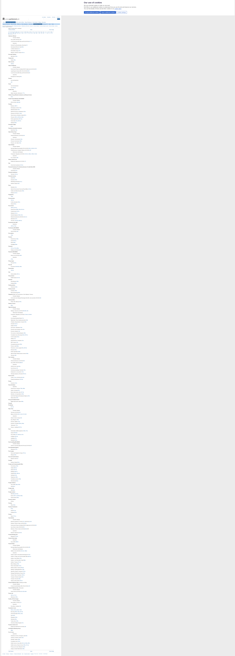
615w (29, 395)
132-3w (16, 174)
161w (17, 120)
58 (29, 72)
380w (16, 611)
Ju (48, 32)
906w (24, 388)
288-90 (17, 541)
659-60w (15, 432)
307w (12, 96)
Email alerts (49, 17)
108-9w (12, 207)
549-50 (32, 148)
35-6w (15, 475)
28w (15, 355)
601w (18, 336)
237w (16, 438)
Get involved (35, 22)
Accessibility (44, 17)
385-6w (19, 434)
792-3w (12, 200)
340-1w (12, 595)
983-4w (18, 473)
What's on (19, 24)
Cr (22, 32)
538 (29, 547)
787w (29, 554)
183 (19, 412)
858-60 (21, 362)
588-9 (28, 70)
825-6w (14, 240)
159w (17, 484)
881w (12, 305)
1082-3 (16, 105)
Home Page (51, 29)
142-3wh (26, 153)
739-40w (16, 220)
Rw (36, 33)
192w (16, 179)
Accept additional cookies (92, 12)
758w (23, 569)
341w (22, 613)
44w (16, 187)
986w (25, 560)
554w (16, 617)
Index (31, 29)
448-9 (20, 255)
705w (12, 196)
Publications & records (38, 24)
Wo (11, 34)
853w (18, 497)
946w (22, 117)
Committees (31, 24)
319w (14, 490)
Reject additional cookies (108, 12)
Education (44, 22)
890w (15, 283)
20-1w (21, 181)
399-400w (17, 266)
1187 (30, 150)
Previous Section (12, 29)
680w (19, 351)
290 (11, 82)
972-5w (19, 565)
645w (19, 292)
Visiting (39, 22)
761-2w (19, 562)
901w (19, 202)
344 (21, 414)
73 (30, 41)
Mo (17, 33)
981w (16, 349)
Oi (25, 33)
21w (15, 338)
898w (12, 630)
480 (23, 591)
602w (21, 344)
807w (25, 115)
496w (23, 190)
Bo (16, 32)
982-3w (16, 471)
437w (22, 434)
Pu (29, 33)
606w (27, 353)
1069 (17, 157)
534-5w (21, 580)
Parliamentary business (10, 22)
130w (21, 139)
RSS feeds (53, 17)
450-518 (22, 377)
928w (21, 141)
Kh (51, 32)
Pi (28, 33)
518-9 (20, 249)
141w (15, 377)
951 (24, 527)
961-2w (22, 209)
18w (19, 366)
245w (24, 646)
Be (13, 32)
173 (25, 161)
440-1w (18, 273)
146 (20, 606)
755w (16, 290)
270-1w (12, 248)
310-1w (23, 52)
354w (15, 454)
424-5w (17, 211)
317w (17, 434)
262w (16, 286)
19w (19, 331)
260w (19, 578)
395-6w (16, 117)
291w (17, 480)
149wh (32, 153)
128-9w (12, 270)
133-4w (29, 189)
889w (17, 209)
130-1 (16, 170)
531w (15, 262)
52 (29, 41)
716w (23, 371)
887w (29, 643)
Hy (43, 32)
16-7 (19, 48)
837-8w (26, 334)
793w (15, 225)
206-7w (15, 495)
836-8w (19, 117)
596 (25, 523)
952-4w (24, 373)
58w (27, 320)
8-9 (26, 45)
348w (19, 639)
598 (26, 528)
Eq (30, 32)
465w (23, 648)
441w (16, 440)
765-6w (14, 87)
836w (16, 244)
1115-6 (30, 521)
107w (16, 218)
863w (23, 46)
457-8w (15, 609)
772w (17, 425)
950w (21, 495)
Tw (47, 33)
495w (15, 59)
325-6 (19, 414)
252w (22, 576)
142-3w (18, 277)
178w (16, 130)
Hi (39, 32)
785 (20, 39)
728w (20, 478)
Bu (18, 32)
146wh (29, 153)
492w (23, 334)
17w (23, 318)
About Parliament (28, 22)
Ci (21, 32)
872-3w (12, 406)
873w (15, 512)
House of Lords (13, 24)
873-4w (14, 510)
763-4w (16, 536)
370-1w (14, 516)
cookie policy (118, 8)
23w (17, 342)
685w (22, 401)
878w (12, 126)
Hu (41, 32)
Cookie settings (121, 12)
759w (21, 388)
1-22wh (20, 113)
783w (17, 238)
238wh (25, 550)
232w (22, 637)
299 (24, 135)
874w (12, 508)
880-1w (15, 467)
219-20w (21, 379)
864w (18, 248)
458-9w (18, 495)
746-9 (20, 609)
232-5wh (22, 550)
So (41, 33)
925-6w (25, 347)
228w (24, 430)
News (50, 24)
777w (24, 93)
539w (25, 321)
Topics (53, 24)
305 (24, 360)
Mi (15, 33)
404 (27, 310)
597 (31, 445)
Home (4, 22)
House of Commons (6, 24)
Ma (13, 33)
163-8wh (30, 314)
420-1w (15, 207)
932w (20, 209)
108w (19, 214)
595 (35, 69)
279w (24, 370)
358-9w (22, 567)
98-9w (12, 609)
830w (14, 242)
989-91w (20, 220)
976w (19, 109)
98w (16, 619)
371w (27, 430)
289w (17, 477)
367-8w (22, 392)
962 (40, 297)
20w (23, 329)
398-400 (24, 310)
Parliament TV (45, 24)
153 (17, 368)
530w (26, 643)
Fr (33, 32)
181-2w (23, 643)
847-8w (16, 493)
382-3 (25, 414)
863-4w (19, 120)
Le (8, 33)
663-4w (16, 436)
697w (19, 390)
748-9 (19, 641)
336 (25, 626)
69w (21, 76)
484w (14, 177)
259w (18, 563)
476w (20, 107)
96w (26, 635)
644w (16, 56)
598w (18, 346)
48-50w (15, 325)
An (10, 32)
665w (14, 493)
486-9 (25, 591)
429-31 (20, 532)
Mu (19, 33)
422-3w (15, 192)
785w (18, 419)
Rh (34, 33)
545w (17, 397)
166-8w (12, 63)
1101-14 (25, 216)
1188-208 (18, 102)
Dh (25, 32)
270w (12, 259)
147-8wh (26, 314)
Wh (9, 34)
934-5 (14, 486)
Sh (39, 33)
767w (15, 248)
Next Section (11, 651)
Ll (10, 33)
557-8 (36, 148)
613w (22, 214)
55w (24, 573)
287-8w (15, 469)
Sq (43, 33)
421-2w (16, 213)
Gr (36, 32)
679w (25, 111)
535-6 (30, 148)
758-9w (23, 575)
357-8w (24, 571)
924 (21, 417)
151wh (35, 153)
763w (21, 327)
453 (21, 591)
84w (23, 347)
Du (27, 32)
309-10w (20, 118)
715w (19, 421)
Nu (22, 33)
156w (17, 465)
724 (23, 521)
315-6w (21, 165)
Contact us (58, 17)
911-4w (16, 323)
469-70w (20, 427)
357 (23, 414)
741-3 (15, 595)
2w (17, 458)
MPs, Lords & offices (20, 22)
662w (18, 609)
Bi (14, 32)
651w (18, 462)
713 (20, 602)
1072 (19, 50)
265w (17, 281)
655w (21, 266)
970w (20, 301)
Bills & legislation (25, 24)
